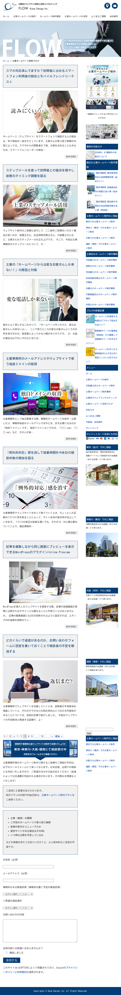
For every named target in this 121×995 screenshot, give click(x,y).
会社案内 (114, 16)
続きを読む (71, 157)
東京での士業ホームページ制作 (100, 222)
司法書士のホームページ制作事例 (101, 272)
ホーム (6, 16)
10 (42, 736)
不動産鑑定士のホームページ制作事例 (101, 296)
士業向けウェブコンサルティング (101, 398)
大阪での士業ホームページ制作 (100, 238)
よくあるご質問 (98, 16)
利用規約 (22, 972)
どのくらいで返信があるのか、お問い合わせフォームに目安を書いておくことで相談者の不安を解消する (40, 646)
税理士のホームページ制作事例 (100, 266)
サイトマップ (92, 428)
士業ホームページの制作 (24, 16)
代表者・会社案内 (94, 422)
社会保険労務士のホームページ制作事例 (101, 280)
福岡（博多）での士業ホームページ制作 (101, 246)
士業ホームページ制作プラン (56, 795)
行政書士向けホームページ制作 (100, 386)
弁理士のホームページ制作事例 (100, 305)
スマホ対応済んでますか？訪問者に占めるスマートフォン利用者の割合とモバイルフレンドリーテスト (40, 76)
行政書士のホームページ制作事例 (101, 260)
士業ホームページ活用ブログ (99, 404)
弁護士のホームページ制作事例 (100, 288)
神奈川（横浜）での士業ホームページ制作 (101, 230)
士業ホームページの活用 (76, 16)
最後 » (58, 736)
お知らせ (90, 410)
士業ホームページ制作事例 (98, 392)
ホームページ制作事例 (50, 16)
